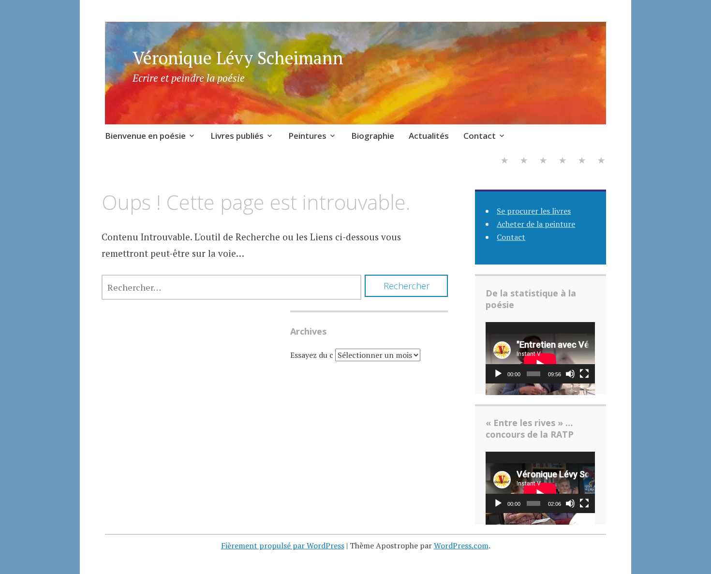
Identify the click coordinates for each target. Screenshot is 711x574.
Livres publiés (237, 135)
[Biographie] (562, 161)
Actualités (429, 135)
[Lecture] (498, 374)
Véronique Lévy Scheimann (238, 57)
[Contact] (601, 161)
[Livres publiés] (524, 161)
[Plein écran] (584, 374)
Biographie (372, 135)
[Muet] (570, 374)
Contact (479, 135)
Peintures (307, 135)
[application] (540, 352)
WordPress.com (461, 545)
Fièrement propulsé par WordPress (282, 545)
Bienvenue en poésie (145, 135)
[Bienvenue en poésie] (504, 161)
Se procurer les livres (534, 211)
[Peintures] (543, 161)
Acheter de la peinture (536, 224)
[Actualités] (582, 161)
